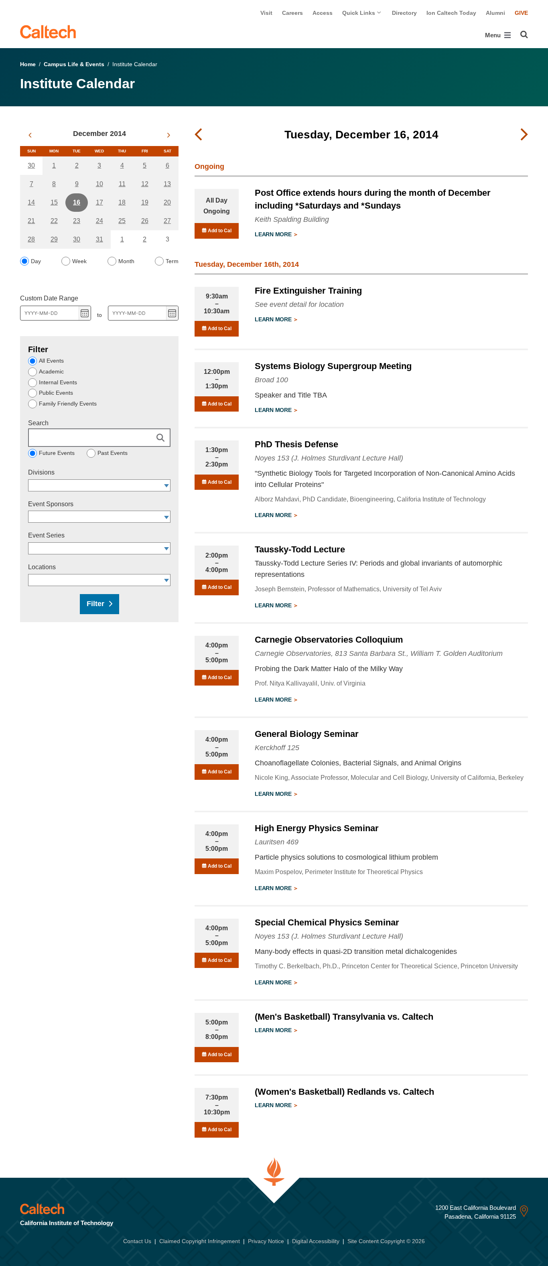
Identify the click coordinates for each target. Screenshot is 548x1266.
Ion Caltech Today (451, 13)
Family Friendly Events (68, 403)
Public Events (56, 393)
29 (54, 239)
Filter (95, 604)
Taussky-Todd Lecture (300, 549)
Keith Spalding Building (292, 219)
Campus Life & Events (74, 64)
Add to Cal (219, 230)
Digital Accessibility (315, 1241)
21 (31, 220)
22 (54, 220)
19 (144, 202)
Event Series (46, 535)
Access (323, 13)
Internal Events (58, 382)
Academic (51, 371)
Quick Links (359, 13)
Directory (404, 13)
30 (31, 165)
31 (99, 239)
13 (167, 184)
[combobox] (95, 485)
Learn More (274, 234)
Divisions (41, 472)
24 (99, 220)
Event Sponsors (50, 504)
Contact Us (137, 1241)
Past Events (112, 453)
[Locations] (166, 580)
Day (36, 261)
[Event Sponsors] (166, 517)
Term (172, 261)
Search (38, 423)
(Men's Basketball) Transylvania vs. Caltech (344, 1017)
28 (31, 239)
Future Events (57, 453)
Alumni (495, 13)
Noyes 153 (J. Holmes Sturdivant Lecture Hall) (329, 458)
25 (122, 220)
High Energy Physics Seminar (317, 828)
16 (76, 202)
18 (122, 202)
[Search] (524, 34)
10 (99, 184)
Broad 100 (271, 380)
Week (79, 261)
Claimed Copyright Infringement (199, 1241)
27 (167, 220)
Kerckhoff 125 (277, 748)
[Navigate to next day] (524, 134)
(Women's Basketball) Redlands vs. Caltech (344, 1092)
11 (122, 184)
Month (126, 261)
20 (167, 202)
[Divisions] (166, 485)
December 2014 (99, 134)
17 (99, 202)
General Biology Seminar (307, 734)
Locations (42, 567)
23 (76, 220)
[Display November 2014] (30, 135)
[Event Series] (166, 548)
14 (31, 202)
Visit (266, 13)
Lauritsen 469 (276, 842)
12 (144, 184)
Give (521, 13)
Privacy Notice (266, 1241)
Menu (493, 35)
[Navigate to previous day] (198, 134)
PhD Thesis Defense (296, 444)
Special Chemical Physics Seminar (327, 922)
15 (54, 202)
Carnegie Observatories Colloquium (329, 640)
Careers (292, 13)
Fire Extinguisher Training (308, 291)
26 (144, 220)
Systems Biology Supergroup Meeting (333, 366)
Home (28, 64)
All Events (51, 360)
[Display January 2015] (169, 135)
